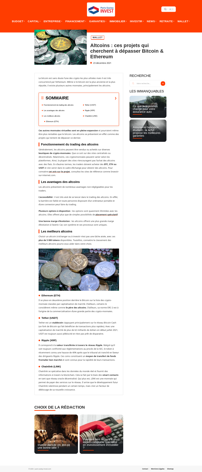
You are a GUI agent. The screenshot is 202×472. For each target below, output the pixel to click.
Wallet (98, 37)
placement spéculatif (107, 214)
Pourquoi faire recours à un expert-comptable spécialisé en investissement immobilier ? (100, 443)
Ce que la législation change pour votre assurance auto (145, 109)
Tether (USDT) (90, 105)
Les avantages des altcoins (54, 110)
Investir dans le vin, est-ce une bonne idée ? (54, 446)
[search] (165, 9)
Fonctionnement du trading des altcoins (59, 105)
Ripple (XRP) (90, 110)
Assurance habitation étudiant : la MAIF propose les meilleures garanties (146, 131)
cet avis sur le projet (59, 171)
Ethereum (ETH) (52, 121)
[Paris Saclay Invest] (101, 9)
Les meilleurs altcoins (52, 116)
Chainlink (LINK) (91, 116)
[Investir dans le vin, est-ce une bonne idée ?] (56, 434)
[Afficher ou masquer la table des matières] (93, 98)
